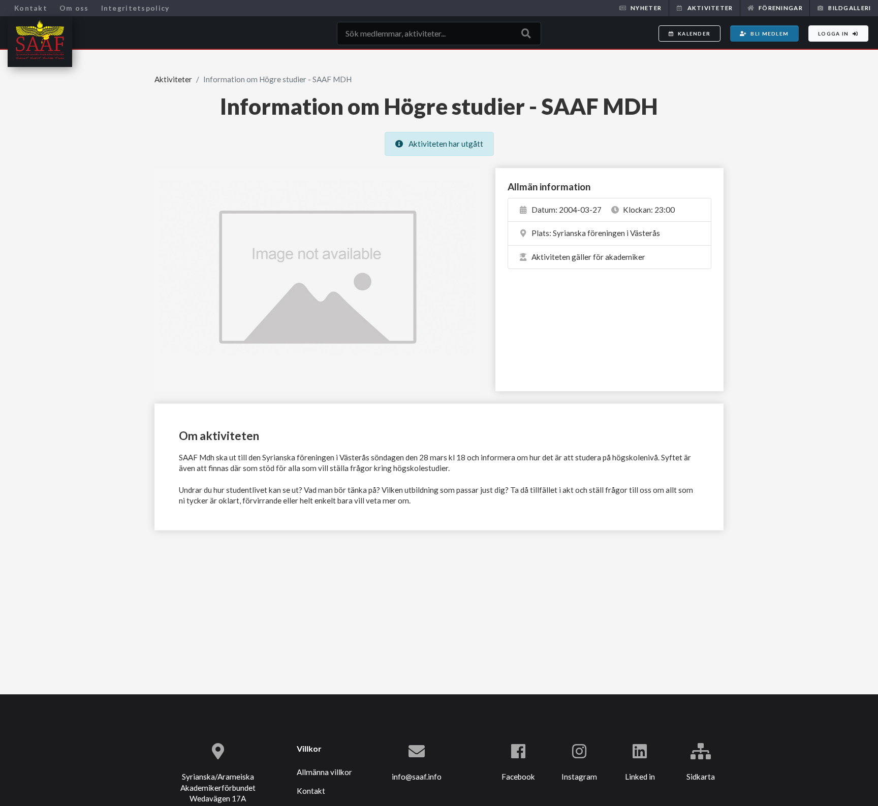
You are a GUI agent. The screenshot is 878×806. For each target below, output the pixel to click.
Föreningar (781, 8)
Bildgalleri (849, 8)
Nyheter (646, 8)
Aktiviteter (710, 8)
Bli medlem (769, 33)
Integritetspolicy (135, 8)
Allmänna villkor (324, 772)
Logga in (833, 33)
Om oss (74, 8)
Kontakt (30, 8)
